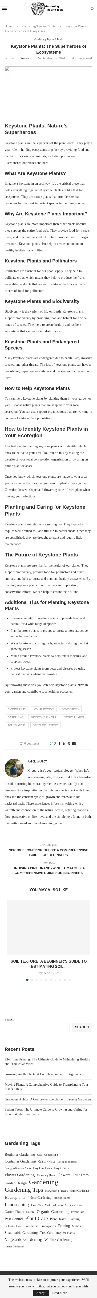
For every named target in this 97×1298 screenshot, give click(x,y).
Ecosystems (70, 709)
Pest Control (14, 1219)
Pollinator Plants (13, 1226)
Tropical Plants (65, 1232)
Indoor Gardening (39, 1197)
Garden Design (16, 1183)
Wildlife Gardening (58, 1240)
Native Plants (74, 717)
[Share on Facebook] (60, 744)
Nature (30, 1212)
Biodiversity (17, 709)
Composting (51, 1154)
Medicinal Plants (74, 1205)
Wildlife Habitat (45, 725)
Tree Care (46, 1232)
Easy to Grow (61, 1168)
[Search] (92, 9)
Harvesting (52, 1190)
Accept (40, 1293)
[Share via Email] (74, 744)
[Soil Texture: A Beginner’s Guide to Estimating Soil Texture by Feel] (48, 927)
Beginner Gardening (20, 1154)
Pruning (64, 1225)
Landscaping (17, 1204)
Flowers (63, 1175)
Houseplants (15, 1197)
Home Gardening (79, 1190)
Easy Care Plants (42, 1168)
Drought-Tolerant (67, 1161)
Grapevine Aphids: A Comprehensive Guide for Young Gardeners (48, 1099)
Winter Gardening (14, 1246)
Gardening (15, 717)
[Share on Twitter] (64, 744)
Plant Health (58, 1219)
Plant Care (36, 1218)
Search (9, 1019)
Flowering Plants (46, 1175)
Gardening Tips (24, 1190)
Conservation (44, 709)
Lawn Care (37, 1205)
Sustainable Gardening (21, 1232)
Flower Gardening (20, 1175)
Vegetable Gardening (23, 1239)
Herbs (64, 1191)
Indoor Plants (61, 1197)
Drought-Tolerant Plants (18, 1168)
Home (8, 26)
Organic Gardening (53, 1211)
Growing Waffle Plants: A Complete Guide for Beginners (43, 1074)
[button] (11, 940)
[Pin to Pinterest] (69, 744)
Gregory (25, 58)
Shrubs (76, 1226)
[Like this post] (54, 744)
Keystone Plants (43, 717)
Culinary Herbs (46, 1161)
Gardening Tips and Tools (38, 26)
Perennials (77, 1212)
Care (39, 1154)
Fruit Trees (81, 1175)
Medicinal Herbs (54, 1205)
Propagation (48, 1226)
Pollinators (16, 725)
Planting (74, 1219)
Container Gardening (20, 1161)
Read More (59, 1293)
